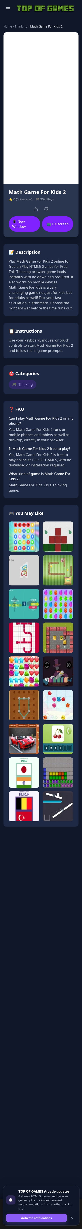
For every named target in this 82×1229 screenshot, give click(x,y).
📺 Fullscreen (58, 224)
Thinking (21, 26)
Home (7, 26)
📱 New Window (19, 224)
